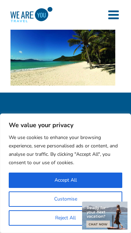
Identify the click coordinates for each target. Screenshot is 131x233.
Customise (65, 199)
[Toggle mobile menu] (114, 14)
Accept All (65, 180)
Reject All (65, 217)
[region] (65, 173)
